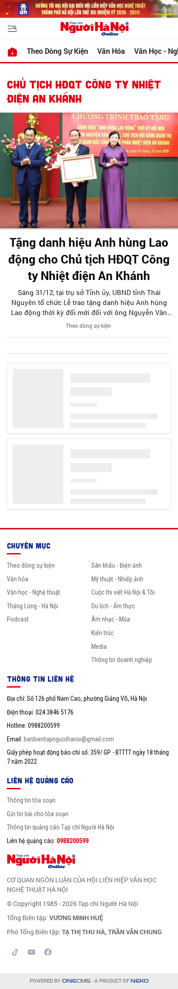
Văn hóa (111, 51)
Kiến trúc (102, 633)
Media (99, 646)
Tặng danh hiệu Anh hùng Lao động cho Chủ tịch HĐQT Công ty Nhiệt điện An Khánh (89, 258)
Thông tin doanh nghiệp (121, 659)
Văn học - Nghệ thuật (33, 592)
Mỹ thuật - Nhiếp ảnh (117, 579)
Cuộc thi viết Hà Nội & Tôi (123, 592)
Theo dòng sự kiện (57, 51)
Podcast (18, 619)
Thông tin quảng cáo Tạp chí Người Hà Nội (60, 827)
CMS (76, 981)
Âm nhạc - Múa (110, 619)
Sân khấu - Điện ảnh (116, 565)
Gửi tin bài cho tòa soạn (37, 814)
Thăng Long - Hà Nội (32, 606)
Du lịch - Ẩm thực (113, 606)
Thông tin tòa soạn (31, 800)
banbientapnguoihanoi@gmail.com (69, 739)
